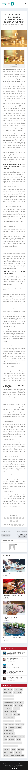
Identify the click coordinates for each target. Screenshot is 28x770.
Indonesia (13, 711)
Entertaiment (19, 702)
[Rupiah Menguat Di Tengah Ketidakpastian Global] (14, 608)
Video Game (20, 749)
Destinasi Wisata (8, 702)
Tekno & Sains (16, 667)
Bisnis (22, 24)
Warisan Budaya (8, 752)
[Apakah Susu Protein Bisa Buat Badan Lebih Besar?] (4, 672)
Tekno (5, 746)
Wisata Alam (18, 752)
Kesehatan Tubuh (8, 721)
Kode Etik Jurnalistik (18, 765)
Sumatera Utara (8, 743)
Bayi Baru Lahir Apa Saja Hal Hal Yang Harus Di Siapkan (15, 659)
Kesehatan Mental (9, 718)
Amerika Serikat (8, 689)
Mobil (17, 724)
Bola (10, 692)
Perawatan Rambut (9, 733)
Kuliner (18, 721)
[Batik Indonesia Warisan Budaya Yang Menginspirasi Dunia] (14, 586)
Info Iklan (11, 765)
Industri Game (8, 714)
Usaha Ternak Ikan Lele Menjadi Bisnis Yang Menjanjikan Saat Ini (13, 638)
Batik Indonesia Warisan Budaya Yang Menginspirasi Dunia (13, 596)
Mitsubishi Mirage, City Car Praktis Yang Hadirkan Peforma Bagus (16, 652)
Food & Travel (8, 708)
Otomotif (15, 654)
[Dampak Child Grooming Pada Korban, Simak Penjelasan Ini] (4, 678)
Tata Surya (18, 743)
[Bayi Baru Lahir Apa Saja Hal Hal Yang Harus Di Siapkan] (4, 659)
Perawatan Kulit (8, 730)
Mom (14, 661)
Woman (6, 755)
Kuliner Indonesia (9, 724)
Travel (13, 749)
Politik (22, 736)
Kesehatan (17, 714)
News (14, 673)
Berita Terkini (18, 689)
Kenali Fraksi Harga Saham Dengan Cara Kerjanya (14, 574)
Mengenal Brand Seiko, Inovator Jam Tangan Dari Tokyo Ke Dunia (15, 665)
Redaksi (6, 765)
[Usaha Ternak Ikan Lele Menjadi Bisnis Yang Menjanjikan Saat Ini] (14, 629)
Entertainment (8, 705)
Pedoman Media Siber (14, 767)
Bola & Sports (17, 692)
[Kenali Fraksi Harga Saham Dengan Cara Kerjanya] (14, 565)
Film (16, 705)
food (20, 705)
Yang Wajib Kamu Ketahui (17, 755)
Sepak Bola (12, 739)
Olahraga (11, 727)
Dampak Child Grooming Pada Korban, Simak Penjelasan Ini (14, 678)
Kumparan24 (14, 763)
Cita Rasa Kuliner (8, 696)
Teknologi (7, 749)
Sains (5, 739)
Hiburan (6, 711)
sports (19, 739)
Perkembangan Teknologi (11, 736)
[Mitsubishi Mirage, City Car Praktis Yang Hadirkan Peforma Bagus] (4, 653)
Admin (11, 24)
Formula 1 (16, 708)
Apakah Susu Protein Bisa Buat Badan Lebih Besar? (15, 671)
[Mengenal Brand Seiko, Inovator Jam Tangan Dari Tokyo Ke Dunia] (4, 666)
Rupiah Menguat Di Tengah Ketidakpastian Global (10, 618)
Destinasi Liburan (8, 699)
